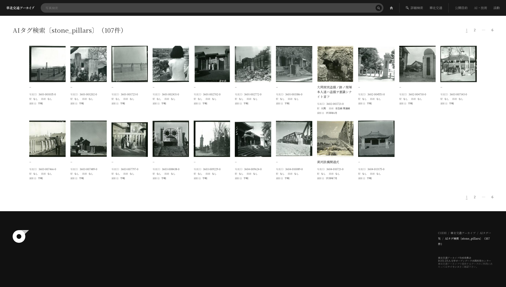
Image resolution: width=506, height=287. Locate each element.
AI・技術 (480, 8)
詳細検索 (417, 8)
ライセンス (453, 266)
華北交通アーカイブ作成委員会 (454, 257)
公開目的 (461, 8)
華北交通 (436, 8)
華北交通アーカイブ (463, 233)
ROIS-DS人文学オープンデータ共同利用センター (464, 260)
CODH (442, 233)
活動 (496, 8)
